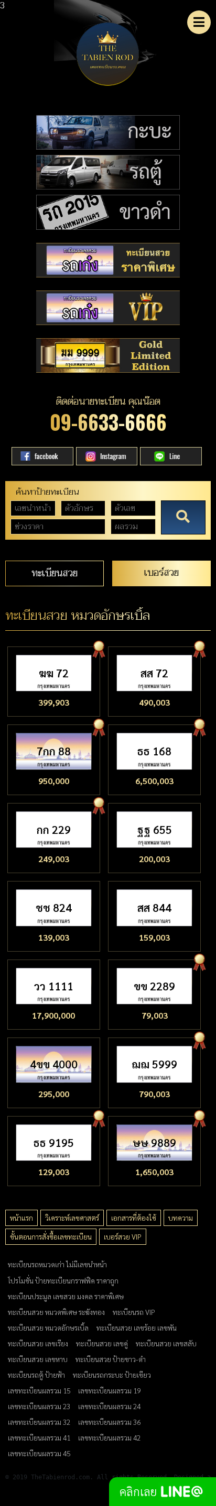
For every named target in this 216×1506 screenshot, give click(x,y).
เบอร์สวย (161, 572)
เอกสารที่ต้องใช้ (133, 1217)
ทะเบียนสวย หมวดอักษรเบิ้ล (48, 1327)
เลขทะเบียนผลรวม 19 (109, 1390)
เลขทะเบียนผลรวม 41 (39, 1437)
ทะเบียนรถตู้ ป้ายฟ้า (36, 1374)
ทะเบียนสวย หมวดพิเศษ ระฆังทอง (56, 1312)
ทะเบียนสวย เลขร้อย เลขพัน (136, 1327)
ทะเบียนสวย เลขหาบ (38, 1359)
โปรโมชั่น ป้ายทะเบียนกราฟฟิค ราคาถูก (63, 1280)
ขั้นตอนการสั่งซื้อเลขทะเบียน (51, 1236)
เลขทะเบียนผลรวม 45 (39, 1453)
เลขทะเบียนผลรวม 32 (39, 1421)
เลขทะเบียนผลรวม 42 (109, 1437)
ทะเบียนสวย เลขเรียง (38, 1343)
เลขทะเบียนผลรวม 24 (109, 1406)
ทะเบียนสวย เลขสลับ (166, 1343)
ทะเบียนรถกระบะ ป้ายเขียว (112, 1374)
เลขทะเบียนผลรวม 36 (109, 1421)
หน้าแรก (21, 1217)
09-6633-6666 (108, 422)
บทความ (180, 1217)
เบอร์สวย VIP (123, 1236)
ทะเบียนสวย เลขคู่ (102, 1343)
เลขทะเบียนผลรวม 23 (39, 1406)
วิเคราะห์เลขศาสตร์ (72, 1217)
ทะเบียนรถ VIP (134, 1312)
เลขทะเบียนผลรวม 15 (39, 1390)
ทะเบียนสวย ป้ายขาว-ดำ (110, 1359)
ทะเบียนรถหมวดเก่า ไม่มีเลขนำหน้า (57, 1264)
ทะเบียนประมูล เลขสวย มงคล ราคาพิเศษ (66, 1296)
